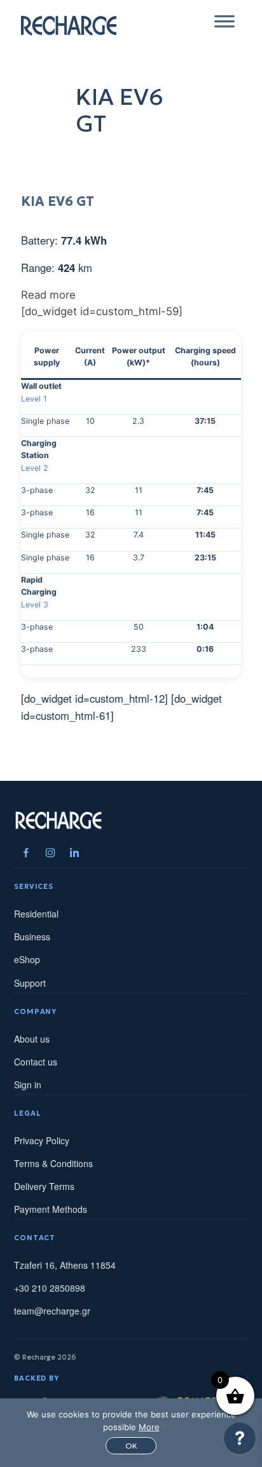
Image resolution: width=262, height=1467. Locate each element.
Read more (48, 294)
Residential (36, 913)
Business (32, 936)
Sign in (27, 1084)
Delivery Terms (44, 1186)
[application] (239, 1441)
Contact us (35, 1061)
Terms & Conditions (53, 1163)
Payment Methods (50, 1209)
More (149, 1427)
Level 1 (34, 398)
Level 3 (34, 604)
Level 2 (34, 468)
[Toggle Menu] (224, 25)
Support (30, 983)
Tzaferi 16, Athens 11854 (65, 1265)
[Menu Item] (26, 852)
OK (131, 1445)
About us (32, 1038)
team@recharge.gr (52, 1310)
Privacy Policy (41, 1140)
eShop (27, 959)
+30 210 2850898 (49, 1287)
